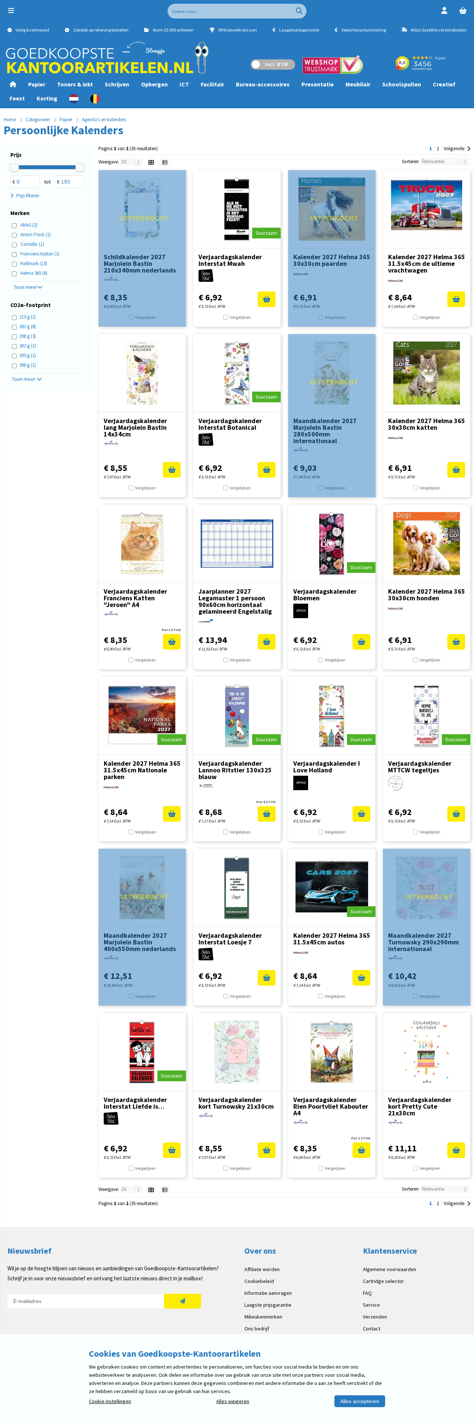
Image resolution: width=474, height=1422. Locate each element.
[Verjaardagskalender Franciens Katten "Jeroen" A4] (142, 544)
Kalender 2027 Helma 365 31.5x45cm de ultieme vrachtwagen (426, 263)
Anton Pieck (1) (35, 234)
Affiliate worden (262, 1269)
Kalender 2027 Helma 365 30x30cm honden (426, 594)
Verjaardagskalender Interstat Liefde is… (135, 1103)
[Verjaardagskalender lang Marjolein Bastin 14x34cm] (142, 373)
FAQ (367, 1293)
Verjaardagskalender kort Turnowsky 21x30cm (236, 1103)
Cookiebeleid (259, 1281)
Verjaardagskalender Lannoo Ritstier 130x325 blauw (235, 770)
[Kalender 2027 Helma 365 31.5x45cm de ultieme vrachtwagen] (426, 209)
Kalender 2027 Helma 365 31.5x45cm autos (331, 938)
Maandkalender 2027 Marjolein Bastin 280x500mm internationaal (325, 430)
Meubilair (358, 84)
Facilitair (212, 84)
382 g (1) (27, 346)
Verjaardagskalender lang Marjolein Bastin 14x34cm (135, 427)
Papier (36, 84)
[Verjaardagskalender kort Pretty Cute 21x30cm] (426, 1052)
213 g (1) (27, 317)
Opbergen (154, 84)
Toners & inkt (75, 84)
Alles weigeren (232, 1401)
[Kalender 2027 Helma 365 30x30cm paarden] (331, 209)
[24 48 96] (131, 162)
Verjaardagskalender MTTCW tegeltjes (419, 766)
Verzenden (375, 1316)
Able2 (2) (28, 225)
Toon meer (25, 287)
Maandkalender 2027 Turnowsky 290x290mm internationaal (423, 942)
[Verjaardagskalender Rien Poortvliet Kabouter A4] (331, 1052)
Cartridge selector (383, 1281)
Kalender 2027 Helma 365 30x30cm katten (426, 424)
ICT (184, 84)
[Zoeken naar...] (299, 11)
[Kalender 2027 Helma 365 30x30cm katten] (426, 373)
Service (371, 1304)
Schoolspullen (401, 84)
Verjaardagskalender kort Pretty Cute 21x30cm (419, 1106)
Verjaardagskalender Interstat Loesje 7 (230, 938)
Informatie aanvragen (268, 1293)
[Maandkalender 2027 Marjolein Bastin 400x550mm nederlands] (142, 888)
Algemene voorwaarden (389, 1269)
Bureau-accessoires (263, 84)
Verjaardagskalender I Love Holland (326, 766)
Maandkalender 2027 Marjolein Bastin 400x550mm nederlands (140, 942)
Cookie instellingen (110, 1401)
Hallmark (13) (33, 263)
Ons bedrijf (256, 1328)
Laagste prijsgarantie (267, 1304)
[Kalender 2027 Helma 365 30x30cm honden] (426, 544)
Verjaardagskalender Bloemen (325, 594)
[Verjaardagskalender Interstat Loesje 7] (237, 888)
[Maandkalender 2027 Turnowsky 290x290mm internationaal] (426, 888)
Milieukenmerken (263, 1316)
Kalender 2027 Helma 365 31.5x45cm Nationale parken (142, 770)
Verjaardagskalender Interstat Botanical (230, 424)
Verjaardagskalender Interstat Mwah (230, 260)
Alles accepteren (359, 1401)
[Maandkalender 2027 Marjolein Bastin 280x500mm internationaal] (331, 373)
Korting (47, 98)
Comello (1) (32, 244)
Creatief (444, 84)
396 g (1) (27, 365)
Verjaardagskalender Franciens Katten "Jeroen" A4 (135, 598)
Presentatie (317, 84)
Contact (371, 1328)
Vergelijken (145, 317)
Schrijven (117, 84)
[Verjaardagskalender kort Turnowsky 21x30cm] (237, 1052)
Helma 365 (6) (33, 273)
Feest (17, 98)
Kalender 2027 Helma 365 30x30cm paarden (331, 260)
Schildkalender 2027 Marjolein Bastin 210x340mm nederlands (140, 263)
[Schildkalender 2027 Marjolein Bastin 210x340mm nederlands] (142, 209)
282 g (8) (27, 326)
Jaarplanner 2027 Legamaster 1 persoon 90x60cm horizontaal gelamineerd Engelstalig (235, 601)
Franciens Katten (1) (40, 254)
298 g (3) (27, 336)
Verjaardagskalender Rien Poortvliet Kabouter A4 (330, 1106)
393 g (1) (27, 355)
